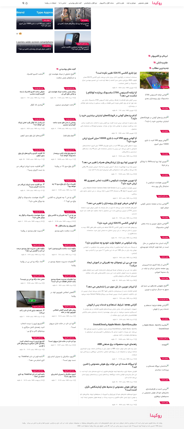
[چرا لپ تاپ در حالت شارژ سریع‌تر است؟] (62, 330)
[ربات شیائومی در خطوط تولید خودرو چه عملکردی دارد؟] (154, 250)
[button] (23, 3)
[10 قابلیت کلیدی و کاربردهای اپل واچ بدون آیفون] (31, 142)
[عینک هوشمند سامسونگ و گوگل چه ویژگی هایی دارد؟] (31, 204)
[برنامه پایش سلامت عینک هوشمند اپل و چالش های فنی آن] (62, 80)
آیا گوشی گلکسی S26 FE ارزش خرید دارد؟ (117, 223)
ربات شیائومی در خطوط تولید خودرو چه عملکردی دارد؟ (111, 243)
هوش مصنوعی (164, 257)
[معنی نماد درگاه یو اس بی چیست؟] (31, 268)
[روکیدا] (157, 3)
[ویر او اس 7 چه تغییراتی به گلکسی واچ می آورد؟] (62, 204)
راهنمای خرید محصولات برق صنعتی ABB (117, 344)
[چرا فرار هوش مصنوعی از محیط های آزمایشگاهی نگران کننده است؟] (154, 396)
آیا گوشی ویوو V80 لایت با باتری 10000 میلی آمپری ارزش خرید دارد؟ (35, 25)
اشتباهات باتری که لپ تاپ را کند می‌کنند (32, 311)
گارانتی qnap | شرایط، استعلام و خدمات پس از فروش (112, 305)
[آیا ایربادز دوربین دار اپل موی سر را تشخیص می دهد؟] (154, 292)
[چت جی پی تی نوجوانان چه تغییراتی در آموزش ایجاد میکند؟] (154, 271)
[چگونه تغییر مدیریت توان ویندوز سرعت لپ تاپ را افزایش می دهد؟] (31, 237)
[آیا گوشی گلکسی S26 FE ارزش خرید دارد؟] (154, 230)
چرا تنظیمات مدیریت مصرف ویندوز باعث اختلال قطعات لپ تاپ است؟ (63, 280)
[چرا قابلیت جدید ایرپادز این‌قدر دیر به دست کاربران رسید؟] (31, 173)
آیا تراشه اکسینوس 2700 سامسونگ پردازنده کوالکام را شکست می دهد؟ (111, 94)
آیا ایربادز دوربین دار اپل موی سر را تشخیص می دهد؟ (111, 287)
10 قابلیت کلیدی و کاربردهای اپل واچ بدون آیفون (31, 154)
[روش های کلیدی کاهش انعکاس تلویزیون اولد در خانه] (62, 299)
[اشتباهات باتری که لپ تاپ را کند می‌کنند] (31, 299)
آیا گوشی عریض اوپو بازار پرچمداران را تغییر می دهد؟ (35, 49)
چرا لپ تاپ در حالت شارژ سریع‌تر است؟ (62, 341)
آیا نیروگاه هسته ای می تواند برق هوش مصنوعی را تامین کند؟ (110, 365)
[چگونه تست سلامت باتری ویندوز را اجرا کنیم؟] (62, 237)
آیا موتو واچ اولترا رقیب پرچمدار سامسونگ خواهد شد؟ (64, 154)
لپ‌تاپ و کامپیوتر (159, 56)
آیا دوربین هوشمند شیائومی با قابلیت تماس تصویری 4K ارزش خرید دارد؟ (75, 48)
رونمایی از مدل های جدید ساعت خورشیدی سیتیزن (64, 123)
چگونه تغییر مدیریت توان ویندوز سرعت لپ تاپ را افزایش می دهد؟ (31, 249)
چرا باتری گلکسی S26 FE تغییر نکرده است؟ (116, 73)
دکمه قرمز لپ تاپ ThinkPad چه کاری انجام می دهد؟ (31, 375)
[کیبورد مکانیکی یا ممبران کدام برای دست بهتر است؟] (62, 363)
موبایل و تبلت (47, 20)
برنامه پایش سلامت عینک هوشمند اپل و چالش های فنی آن (62, 93)
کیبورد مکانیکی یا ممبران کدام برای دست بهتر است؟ (63, 375)
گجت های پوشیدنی (163, 299)
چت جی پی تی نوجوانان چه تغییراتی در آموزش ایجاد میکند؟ (112, 264)
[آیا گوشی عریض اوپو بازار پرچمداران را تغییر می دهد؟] (154, 210)
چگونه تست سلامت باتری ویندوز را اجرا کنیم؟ (62, 249)
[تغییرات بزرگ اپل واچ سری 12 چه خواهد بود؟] (62, 173)
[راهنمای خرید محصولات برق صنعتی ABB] (154, 351)
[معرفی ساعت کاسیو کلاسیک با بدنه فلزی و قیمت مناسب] (31, 80)
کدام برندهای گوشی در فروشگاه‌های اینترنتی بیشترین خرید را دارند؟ (108, 117)
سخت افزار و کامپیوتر (83, 44)
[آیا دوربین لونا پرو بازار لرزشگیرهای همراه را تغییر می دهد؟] (154, 168)
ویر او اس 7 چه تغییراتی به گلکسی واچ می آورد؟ (62, 216)
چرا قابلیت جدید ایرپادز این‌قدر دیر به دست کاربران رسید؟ (31, 185)
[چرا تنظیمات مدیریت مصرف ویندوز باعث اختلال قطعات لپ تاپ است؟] (62, 268)
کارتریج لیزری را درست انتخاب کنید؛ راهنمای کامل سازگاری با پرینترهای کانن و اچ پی (31, 343)
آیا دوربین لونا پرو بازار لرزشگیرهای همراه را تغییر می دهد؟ (73, 25)
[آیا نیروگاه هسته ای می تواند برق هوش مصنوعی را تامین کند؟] (154, 373)
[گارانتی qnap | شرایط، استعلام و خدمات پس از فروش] (154, 312)
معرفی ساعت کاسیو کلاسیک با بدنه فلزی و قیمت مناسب (32, 93)
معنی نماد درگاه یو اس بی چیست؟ (32, 279)
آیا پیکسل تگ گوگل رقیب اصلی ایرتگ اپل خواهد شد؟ (31, 123)
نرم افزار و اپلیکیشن (163, 339)
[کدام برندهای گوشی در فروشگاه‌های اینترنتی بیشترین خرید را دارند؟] (154, 124)
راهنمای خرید (85, 20)
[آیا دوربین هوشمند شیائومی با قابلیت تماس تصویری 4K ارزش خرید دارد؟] (154, 189)
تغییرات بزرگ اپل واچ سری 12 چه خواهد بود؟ (64, 185)
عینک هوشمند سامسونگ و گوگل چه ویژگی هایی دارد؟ (32, 216)
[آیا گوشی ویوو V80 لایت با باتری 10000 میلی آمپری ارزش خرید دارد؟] (154, 147)
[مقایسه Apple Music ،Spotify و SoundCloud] (154, 332)
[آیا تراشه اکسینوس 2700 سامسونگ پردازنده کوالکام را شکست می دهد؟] (154, 101)
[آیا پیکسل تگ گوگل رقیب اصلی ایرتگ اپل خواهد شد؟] (31, 111)
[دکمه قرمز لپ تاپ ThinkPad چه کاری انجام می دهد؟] (31, 363)
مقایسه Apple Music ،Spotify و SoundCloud (115, 324)
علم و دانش (162, 63)
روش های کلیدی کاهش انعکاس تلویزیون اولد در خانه (64, 311)
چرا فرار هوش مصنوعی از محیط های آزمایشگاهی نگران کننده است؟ (111, 388)
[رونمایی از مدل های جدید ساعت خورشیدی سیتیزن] (62, 111)
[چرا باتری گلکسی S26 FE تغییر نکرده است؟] (154, 80)
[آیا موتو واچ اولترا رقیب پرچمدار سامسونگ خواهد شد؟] (62, 142)
